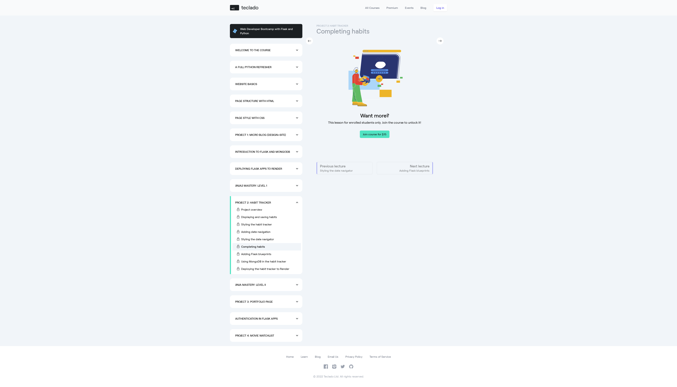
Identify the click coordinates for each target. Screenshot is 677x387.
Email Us (333, 356)
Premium (392, 7)
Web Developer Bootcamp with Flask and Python (266, 31)
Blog (423, 7)
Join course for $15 (374, 134)
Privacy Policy (353, 356)
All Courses (372, 7)
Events (409, 7)
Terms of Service (380, 356)
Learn (304, 356)
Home (290, 356)
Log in (440, 7)
